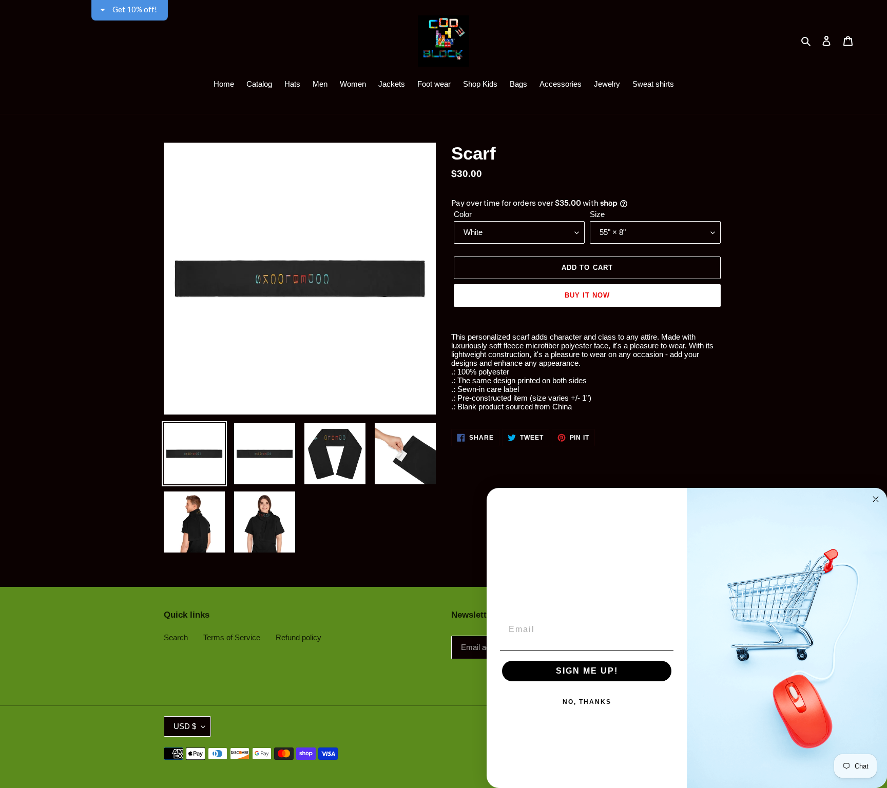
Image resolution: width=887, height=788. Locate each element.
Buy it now (587, 295)
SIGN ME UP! (587, 670)
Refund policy (298, 637)
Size (597, 214)
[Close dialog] (876, 499)
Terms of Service (231, 637)
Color (463, 214)
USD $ (184, 726)
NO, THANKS (587, 701)
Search (176, 637)
